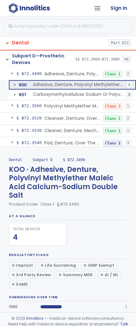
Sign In (118, 8)
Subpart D (43, 160)
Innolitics (35, 318)
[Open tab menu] (97, 8)
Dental (15, 160)
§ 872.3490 (74, 160)
